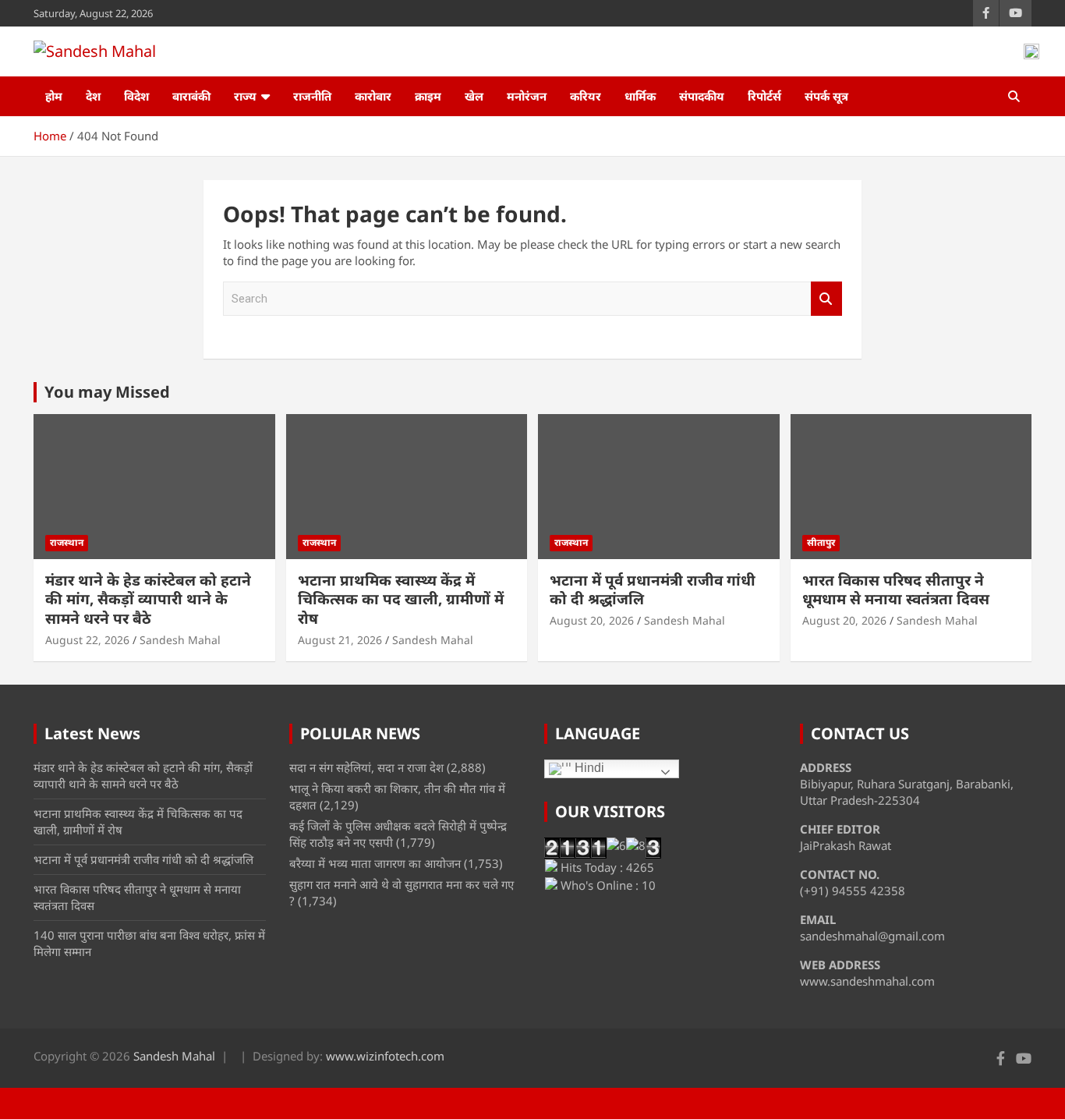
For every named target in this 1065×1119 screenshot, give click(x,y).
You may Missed (107, 391)
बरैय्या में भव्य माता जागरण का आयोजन (375, 863)
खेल (474, 96)
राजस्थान (66, 542)
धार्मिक (640, 96)
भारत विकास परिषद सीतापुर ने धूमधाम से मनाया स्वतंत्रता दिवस (895, 590)
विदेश (136, 96)
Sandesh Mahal (180, 639)
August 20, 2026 (592, 620)
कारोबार (373, 96)
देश (93, 96)
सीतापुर (821, 542)
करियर (585, 96)
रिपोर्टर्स (764, 96)
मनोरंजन (527, 96)
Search (826, 299)
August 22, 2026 (87, 639)
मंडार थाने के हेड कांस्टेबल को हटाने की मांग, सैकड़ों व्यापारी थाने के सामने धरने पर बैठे (148, 599)
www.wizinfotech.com (385, 1056)
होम (53, 96)
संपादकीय (701, 96)
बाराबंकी (191, 96)
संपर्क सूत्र (826, 96)
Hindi (587, 768)
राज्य (245, 96)
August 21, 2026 (340, 639)
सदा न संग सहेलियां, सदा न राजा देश (366, 767)
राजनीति (312, 96)
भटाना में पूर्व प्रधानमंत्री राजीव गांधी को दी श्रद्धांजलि (652, 590)
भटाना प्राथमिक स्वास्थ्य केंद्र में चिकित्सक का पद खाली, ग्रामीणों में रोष (401, 599)
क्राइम (428, 96)
